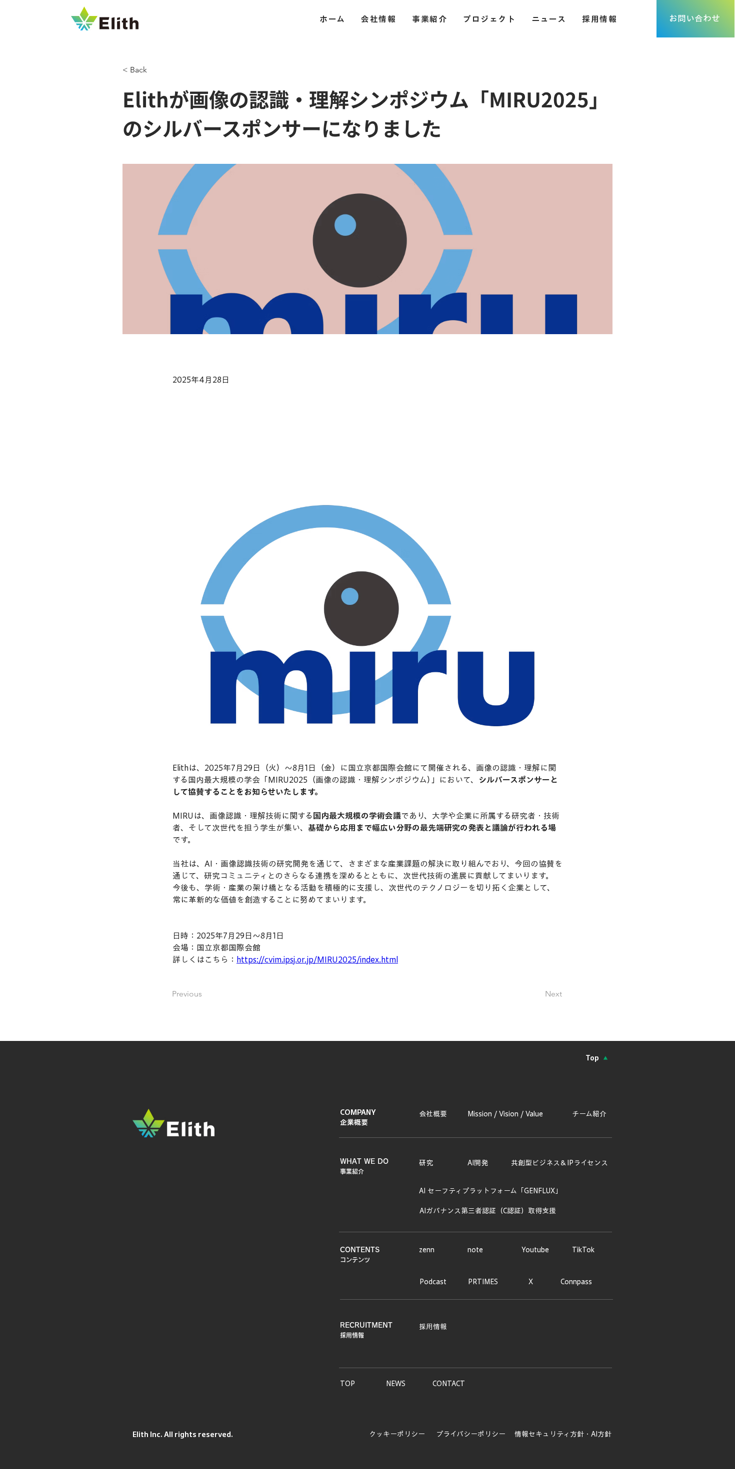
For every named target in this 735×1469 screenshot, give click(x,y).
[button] (422, 18)
